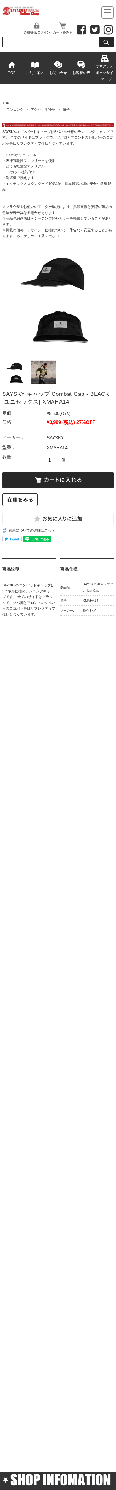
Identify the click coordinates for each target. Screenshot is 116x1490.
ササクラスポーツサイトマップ (104, 72)
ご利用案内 (35, 73)
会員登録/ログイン (37, 32)
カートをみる (62, 32)
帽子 (66, 109)
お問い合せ (58, 73)
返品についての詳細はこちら (32, 530)
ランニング (14, 109)
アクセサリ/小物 (43, 109)
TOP (11, 73)
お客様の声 (81, 73)
